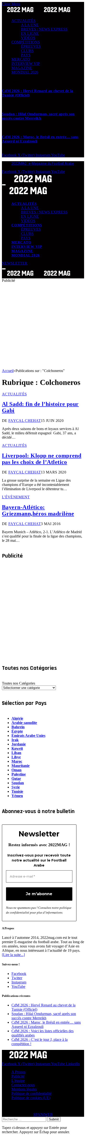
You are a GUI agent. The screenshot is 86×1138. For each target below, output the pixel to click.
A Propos (18, 1072)
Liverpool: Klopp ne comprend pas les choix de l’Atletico (41, 458)
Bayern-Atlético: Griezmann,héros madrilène (38, 510)
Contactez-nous (23, 1085)
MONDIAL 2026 (24, 72)
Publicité (18, 1076)
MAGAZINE (21, 68)
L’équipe (18, 1081)
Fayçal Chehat (24, 421)
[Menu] (4, 185)
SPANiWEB (43, 1114)
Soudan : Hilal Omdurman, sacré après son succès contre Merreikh (38, 116)
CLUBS (27, 51)
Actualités (14, 394)
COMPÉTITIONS (25, 42)
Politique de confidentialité (31, 1093)
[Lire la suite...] (13, 955)
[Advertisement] (43, 326)
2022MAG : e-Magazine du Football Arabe (42, 163)
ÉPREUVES (31, 46)
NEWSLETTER (14, 263)
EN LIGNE (30, 34)
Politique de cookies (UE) (30, 1098)
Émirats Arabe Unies (28, 736)
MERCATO (20, 59)
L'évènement (16, 497)
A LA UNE (30, 25)
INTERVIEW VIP (25, 64)
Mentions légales (24, 1089)
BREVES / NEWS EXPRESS (44, 29)
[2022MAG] (38, 276)
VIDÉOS (28, 38)
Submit (54, 1119)
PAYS (26, 55)
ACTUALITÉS (23, 21)
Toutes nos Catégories (18, 683)
